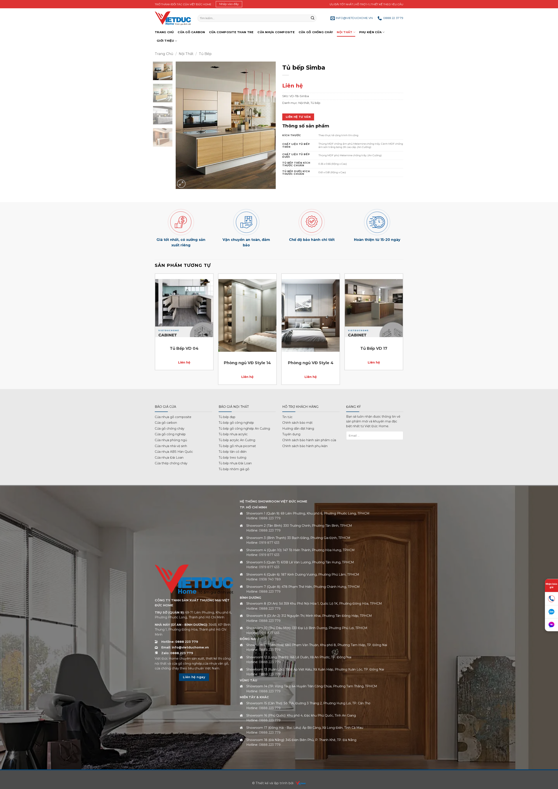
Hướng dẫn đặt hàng (298, 429)
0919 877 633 (269, 543)
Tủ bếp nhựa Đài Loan (235, 463)
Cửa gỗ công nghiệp (170, 434)
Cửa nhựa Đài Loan (169, 458)
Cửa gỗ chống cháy (316, 32)
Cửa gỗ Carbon (191, 32)
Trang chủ (164, 32)
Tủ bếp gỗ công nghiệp (236, 423)
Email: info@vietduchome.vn (185, 647)
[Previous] (183, 125)
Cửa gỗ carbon (166, 423)
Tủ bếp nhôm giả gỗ (234, 469)
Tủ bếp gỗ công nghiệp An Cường (244, 429)
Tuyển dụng (291, 434)
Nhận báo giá (551, 585)
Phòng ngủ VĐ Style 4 (310, 362)
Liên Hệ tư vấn (298, 116)
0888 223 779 (270, 518)
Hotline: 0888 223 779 (179, 642)
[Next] (268, 125)
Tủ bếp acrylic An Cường (237, 440)
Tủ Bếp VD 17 (373, 348)
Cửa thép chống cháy (171, 463)
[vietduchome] (299, 783)
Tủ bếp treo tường (232, 458)
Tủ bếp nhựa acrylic (233, 434)
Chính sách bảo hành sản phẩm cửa (309, 440)
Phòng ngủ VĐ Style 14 (247, 362)
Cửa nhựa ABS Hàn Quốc (174, 452)
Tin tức (287, 417)
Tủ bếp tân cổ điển (233, 452)
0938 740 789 (270, 579)
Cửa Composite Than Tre (231, 32)
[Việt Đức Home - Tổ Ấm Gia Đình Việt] (173, 18)
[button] (229, 4)
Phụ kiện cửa (370, 32)
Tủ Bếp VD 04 (184, 348)
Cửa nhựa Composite (276, 32)
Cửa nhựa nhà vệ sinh (171, 446)
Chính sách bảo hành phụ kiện (305, 446)
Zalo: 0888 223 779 (177, 653)
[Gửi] (312, 18)
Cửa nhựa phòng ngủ (171, 440)
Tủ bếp (205, 54)
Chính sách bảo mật (297, 423)
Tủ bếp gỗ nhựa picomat (237, 446)
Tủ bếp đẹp (227, 417)
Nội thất (344, 32)
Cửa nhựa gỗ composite (173, 417)
